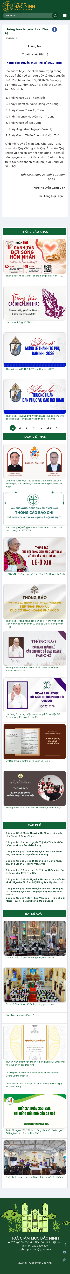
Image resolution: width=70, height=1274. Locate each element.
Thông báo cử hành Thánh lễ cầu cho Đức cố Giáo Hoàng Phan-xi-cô (32, 669)
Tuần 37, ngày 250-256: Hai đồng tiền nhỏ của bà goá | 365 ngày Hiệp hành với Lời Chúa (35, 1132)
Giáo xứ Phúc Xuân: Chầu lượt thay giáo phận (30, 1004)
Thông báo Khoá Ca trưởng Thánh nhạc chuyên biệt (33, 807)
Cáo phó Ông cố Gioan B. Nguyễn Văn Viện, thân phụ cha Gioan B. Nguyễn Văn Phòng (34, 853)
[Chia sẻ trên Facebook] (54, 29)
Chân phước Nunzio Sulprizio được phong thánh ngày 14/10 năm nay (34, 1085)
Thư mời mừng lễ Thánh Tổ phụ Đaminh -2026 (30, 369)
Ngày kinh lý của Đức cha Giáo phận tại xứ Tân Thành (34, 1176)
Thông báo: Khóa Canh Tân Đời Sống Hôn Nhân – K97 (34, 275)
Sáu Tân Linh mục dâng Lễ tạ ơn (23, 1015)
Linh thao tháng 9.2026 (18, 322)
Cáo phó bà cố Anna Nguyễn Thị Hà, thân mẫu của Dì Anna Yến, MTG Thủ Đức (35, 871)
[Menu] (65, 15)
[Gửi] (55, 15)
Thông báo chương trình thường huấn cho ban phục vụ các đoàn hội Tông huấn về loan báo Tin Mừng (35, 417)
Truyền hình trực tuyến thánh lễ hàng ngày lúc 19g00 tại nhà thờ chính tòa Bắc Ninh (35, 1063)
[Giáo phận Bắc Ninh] (18, 6)
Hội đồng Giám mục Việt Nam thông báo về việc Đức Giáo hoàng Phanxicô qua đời (33, 716)
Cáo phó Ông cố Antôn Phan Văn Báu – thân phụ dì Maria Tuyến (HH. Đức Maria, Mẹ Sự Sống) (35, 899)
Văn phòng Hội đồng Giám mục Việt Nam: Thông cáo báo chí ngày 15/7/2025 (34, 529)
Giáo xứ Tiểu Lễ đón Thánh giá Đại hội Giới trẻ (30, 957)
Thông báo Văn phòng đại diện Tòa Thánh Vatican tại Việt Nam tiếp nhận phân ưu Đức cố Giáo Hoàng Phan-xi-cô (35, 623)
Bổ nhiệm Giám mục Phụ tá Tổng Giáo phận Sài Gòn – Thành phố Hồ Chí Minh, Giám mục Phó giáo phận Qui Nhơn (34, 483)
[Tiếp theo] (56, 428)
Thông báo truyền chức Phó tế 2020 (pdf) (33, 62)
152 (48, 427)
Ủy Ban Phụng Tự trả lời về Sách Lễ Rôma (28, 760)
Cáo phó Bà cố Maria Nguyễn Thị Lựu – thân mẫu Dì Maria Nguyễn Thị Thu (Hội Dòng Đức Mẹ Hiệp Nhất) (36, 881)
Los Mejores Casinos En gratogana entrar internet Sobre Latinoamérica (32, 1074)
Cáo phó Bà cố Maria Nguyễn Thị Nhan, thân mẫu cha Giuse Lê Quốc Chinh (34, 834)
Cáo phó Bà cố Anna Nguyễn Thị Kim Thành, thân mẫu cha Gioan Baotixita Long (34, 844)
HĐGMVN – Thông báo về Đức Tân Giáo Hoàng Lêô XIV (35, 574)
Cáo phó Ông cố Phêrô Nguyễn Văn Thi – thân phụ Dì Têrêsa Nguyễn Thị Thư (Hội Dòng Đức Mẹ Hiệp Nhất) (34, 891)
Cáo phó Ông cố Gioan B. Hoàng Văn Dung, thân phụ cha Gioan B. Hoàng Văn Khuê (34, 862)
